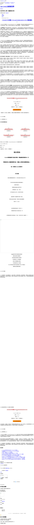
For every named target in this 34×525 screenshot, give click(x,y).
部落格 (3, 15)
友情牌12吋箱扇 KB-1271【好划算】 (7, 452)
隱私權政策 (21, 513)
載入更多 (2, 473)
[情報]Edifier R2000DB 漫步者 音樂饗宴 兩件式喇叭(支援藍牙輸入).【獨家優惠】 (13, 459)
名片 (2, 16)
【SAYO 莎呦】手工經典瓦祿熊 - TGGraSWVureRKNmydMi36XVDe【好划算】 (13, 458)
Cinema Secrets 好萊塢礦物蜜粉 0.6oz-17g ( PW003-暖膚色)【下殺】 (11, 456)
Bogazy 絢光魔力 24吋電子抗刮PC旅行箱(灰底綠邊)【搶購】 (11, 455)
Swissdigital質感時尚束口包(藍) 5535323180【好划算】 (10, 450)
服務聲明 (25, 513)
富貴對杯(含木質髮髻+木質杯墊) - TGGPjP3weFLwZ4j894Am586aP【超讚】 (13, 454)
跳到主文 (1, 8)
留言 (8, 468)
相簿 (2, 14)
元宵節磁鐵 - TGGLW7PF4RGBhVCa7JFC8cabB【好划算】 (10, 451)
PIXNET (11, 513)
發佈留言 (2, 478)
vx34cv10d (1, 463)
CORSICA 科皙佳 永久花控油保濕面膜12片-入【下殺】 (10, 453)
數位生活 (3, 501)
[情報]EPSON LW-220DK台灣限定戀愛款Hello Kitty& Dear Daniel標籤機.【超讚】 (13, 457)
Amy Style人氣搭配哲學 (7, 6)
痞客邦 (7, 468)
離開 (4, 523)
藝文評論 (6, 470)
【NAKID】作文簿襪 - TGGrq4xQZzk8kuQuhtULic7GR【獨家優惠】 (17, 20)
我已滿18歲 (2, 523)
